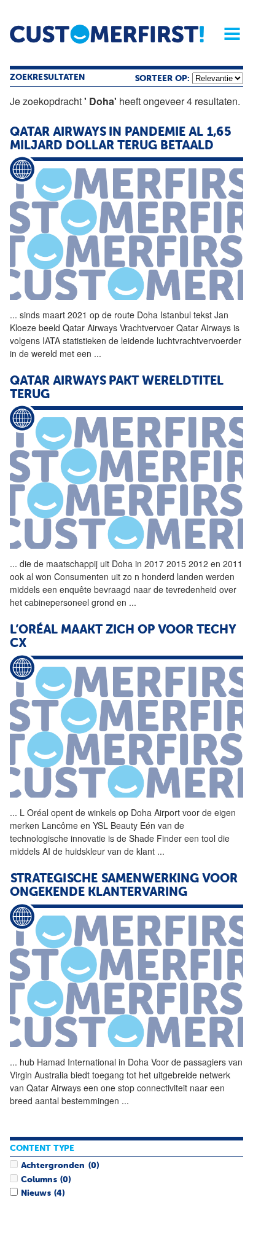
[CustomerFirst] (107, 34)
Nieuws (35, 1193)
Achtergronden (53, 1165)
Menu (227, 34)
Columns (38, 1179)
